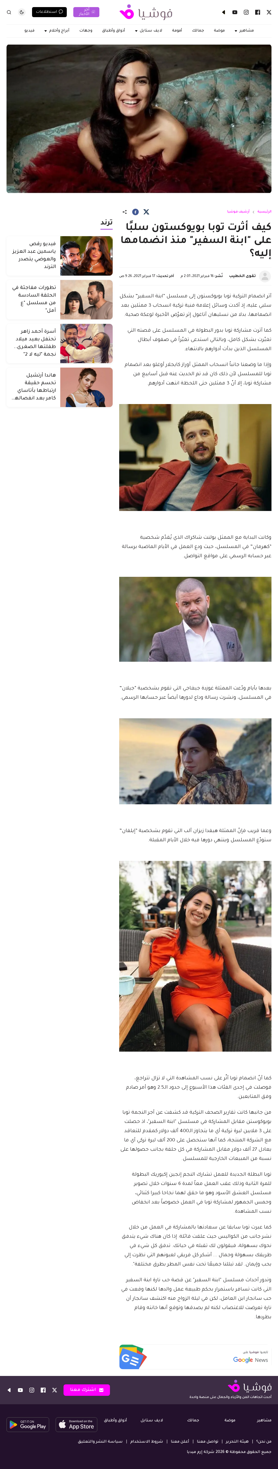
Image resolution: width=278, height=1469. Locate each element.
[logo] (145, 12)
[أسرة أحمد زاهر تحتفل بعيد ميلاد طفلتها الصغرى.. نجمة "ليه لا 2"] (86, 343)
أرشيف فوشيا (238, 212)
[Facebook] (257, 12)
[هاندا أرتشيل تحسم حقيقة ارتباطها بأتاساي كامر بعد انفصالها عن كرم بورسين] (86, 387)
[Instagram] (246, 12)
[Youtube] (234, 12)
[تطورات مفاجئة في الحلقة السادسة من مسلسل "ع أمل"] (86, 299)
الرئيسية (264, 212)
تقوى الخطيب (242, 276)
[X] (269, 12)
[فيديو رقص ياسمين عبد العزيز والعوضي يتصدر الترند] (86, 256)
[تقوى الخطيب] (264, 276)
